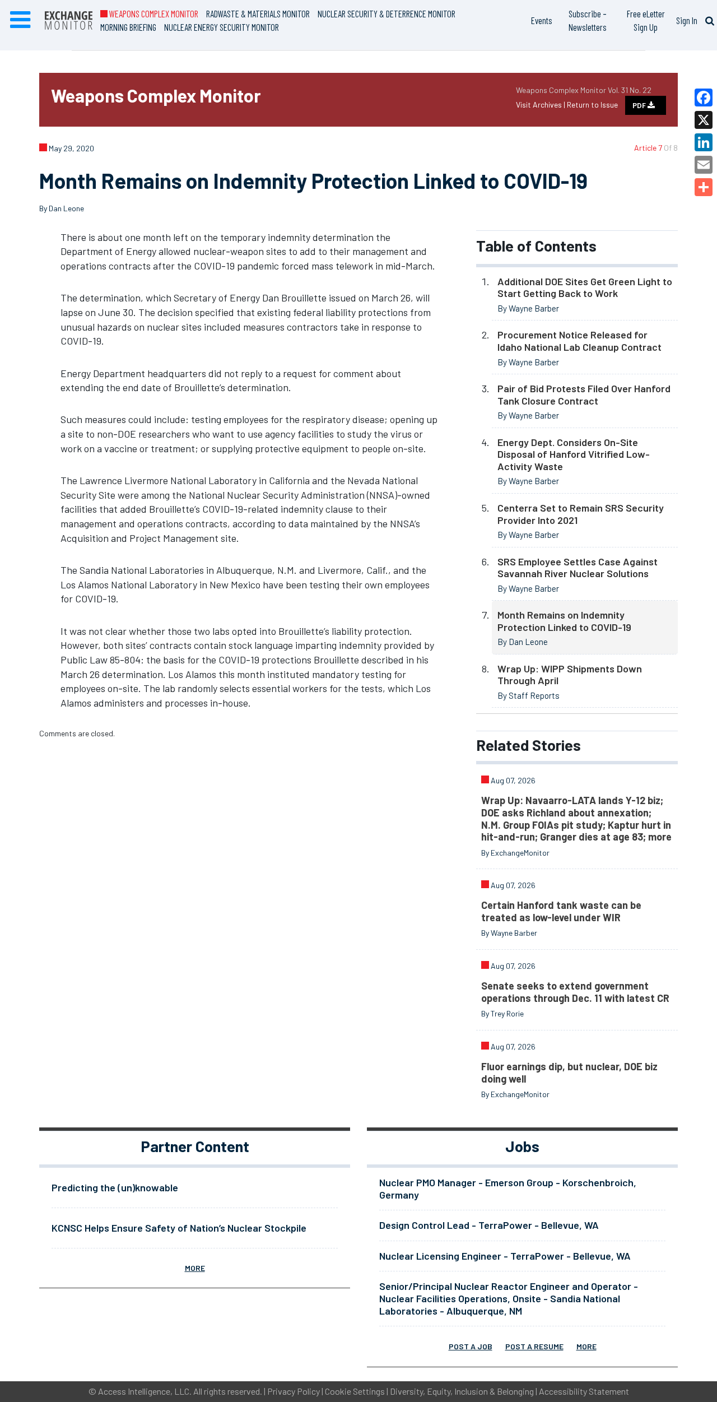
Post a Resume (534, 1346)
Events (541, 20)
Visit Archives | (541, 104)
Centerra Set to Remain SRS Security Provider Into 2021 (580, 514)
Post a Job (470, 1346)
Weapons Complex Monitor (153, 13)
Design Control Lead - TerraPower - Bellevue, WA (489, 1225)
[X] (703, 120)
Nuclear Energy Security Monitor (221, 27)
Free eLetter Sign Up (646, 20)
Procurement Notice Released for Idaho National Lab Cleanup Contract (579, 340)
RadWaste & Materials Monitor (258, 13)
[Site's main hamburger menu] (20, 20)
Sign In (686, 20)
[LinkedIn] (703, 142)
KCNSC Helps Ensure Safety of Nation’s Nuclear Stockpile (179, 1228)
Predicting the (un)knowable (115, 1187)
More (195, 1268)
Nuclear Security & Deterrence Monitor (386, 13)
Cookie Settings (355, 1391)
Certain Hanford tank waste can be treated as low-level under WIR (561, 911)
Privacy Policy (293, 1391)
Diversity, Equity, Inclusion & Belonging (462, 1391)
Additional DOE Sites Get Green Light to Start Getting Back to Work (584, 287)
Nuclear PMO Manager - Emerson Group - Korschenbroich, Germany (507, 1188)
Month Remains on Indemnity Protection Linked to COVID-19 (564, 621)
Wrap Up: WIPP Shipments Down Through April (569, 674)
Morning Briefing (128, 27)
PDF (640, 105)
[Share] (703, 187)
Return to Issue (592, 104)
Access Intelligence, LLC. (145, 1391)
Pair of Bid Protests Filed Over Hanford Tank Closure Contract (584, 394)
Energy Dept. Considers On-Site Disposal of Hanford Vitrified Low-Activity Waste (573, 454)
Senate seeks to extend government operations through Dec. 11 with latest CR (575, 991)
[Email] (703, 165)
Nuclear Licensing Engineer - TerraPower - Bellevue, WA (505, 1256)
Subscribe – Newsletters (588, 20)
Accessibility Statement (584, 1391)
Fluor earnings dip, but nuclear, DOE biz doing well (569, 1072)
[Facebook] (703, 97)
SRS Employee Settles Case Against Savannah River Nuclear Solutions (577, 567)
